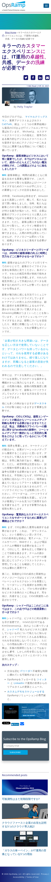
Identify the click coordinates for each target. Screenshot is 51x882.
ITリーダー (26, 671)
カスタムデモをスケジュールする (25, 691)
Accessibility (18, 877)
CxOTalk (7, 124)
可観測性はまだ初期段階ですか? (21, 799)
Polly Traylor (25, 106)
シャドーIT (13, 629)
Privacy (44, 874)
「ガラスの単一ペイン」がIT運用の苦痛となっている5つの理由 (24, 852)
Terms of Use (32, 877)
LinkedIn (19, 683)
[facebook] (33, 77)
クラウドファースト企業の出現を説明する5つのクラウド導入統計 (24, 824)
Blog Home (10, 32)
